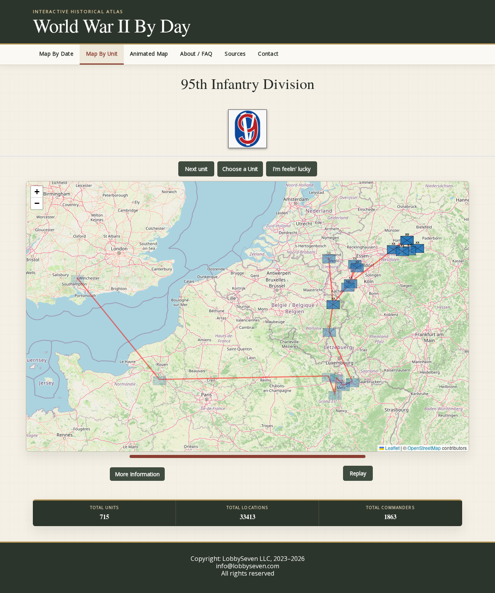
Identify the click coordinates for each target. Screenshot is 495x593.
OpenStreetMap (424, 447)
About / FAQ (196, 53)
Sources (235, 53)
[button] (77, 278)
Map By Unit (102, 53)
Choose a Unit (240, 169)
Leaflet (391, 447)
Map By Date (56, 53)
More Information (137, 474)
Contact (268, 53)
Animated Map (149, 53)
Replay (358, 473)
